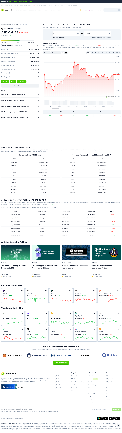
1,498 (16, 5)
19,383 (6, 5)
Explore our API (55, 108)
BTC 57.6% (57, 5)
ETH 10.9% (63, 5)
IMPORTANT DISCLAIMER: (8, 423)
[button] (20, 86)
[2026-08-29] (114, 53)
